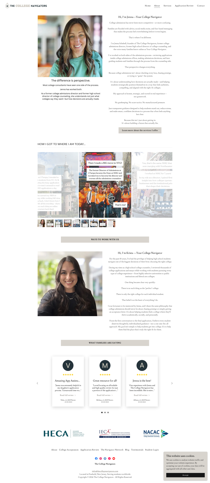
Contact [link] (201, 5)
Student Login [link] (152, 450)
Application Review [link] (184, 5)
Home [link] (148, 5)
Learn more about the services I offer (140, 130)
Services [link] (167, 5)
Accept (185, 475)
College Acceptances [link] (69, 450)
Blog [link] (127, 450)
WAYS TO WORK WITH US (105, 239)
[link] (26, 5)
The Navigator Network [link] (112, 450)
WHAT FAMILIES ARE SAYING (105, 343)
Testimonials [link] (137, 450)
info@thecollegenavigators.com (105, 471)
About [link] (157, 5)
